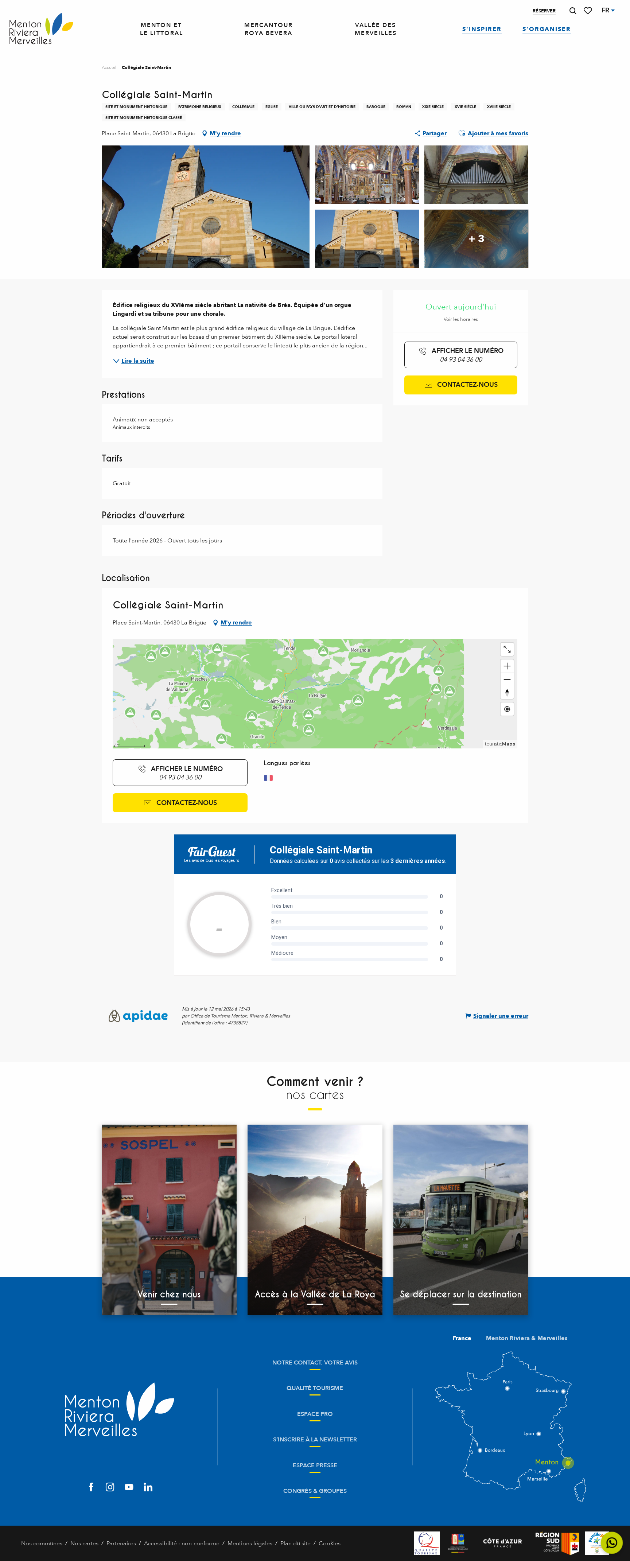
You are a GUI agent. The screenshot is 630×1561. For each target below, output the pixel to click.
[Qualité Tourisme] (427, 1543)
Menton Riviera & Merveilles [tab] (527, 1338)
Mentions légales (250, 1543)
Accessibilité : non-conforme (181, 1543)
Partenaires (121, 1543)
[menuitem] (41, 29)
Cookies (330, 1543)
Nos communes (41, 1543)
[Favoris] (588, 11)
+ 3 (476, 239)
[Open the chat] (612, 1543)
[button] (573, 10)
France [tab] (462, 1338)
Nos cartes (84, 1543)
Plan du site (295, 1543)
